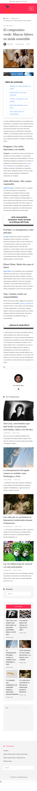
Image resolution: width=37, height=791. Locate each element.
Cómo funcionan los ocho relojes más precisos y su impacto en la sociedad (25, 655)
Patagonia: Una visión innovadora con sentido (20, 87)
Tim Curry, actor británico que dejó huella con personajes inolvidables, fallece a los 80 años (18, 426)
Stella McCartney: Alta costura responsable (18, 94)
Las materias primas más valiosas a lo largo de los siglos (23, 625)
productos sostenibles (25, 303)
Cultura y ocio (7, 25)
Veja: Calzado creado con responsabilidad (17, 113)
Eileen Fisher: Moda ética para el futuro (19, 106)
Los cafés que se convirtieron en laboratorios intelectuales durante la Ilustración (17, 520)
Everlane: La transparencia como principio (19, 100)
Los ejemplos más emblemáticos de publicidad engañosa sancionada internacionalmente (12, 687)
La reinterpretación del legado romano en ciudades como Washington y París (16, 473)
